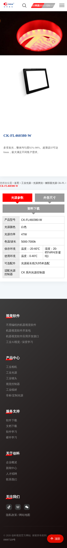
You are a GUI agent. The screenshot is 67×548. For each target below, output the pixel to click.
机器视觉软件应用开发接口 (22, 336)
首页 (16, 183)
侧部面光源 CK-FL (55, 183)
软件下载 (11, 420)
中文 (37, 5)
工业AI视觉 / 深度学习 (19, 341)
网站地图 (24, 514)
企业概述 (11, 462)
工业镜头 (11, 378)
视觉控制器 (13, 384)
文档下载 (11, 426)
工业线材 (11, 389)
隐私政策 (11, 514)
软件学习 (11, 431)
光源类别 (38, 183)
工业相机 (11, 366)
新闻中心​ (11, 468)
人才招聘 (11, 473)
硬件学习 (11, 437)
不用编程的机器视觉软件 (21, 324)
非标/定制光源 (14, 395)
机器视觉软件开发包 (18, 330)
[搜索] (24, 5)
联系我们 (11, 479)
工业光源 (26, 183)
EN (48, 5)
